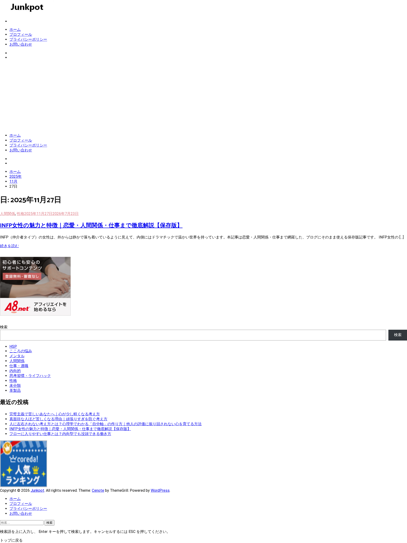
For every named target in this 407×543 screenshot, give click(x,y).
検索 (4, 327)
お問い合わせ (20, 44)
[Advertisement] (203, 96)
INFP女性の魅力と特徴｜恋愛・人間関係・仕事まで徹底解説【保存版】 (91, 225)
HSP (13, 346)
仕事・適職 (18, 366)
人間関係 (7, 213)
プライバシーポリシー (28, 39)
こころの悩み (20, 351)
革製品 (15, 390)
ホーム (15, 29)
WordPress (160, 490)
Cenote (98, 490)
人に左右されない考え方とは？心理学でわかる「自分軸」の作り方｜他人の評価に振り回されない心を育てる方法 (105, 424)
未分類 (15, 385)
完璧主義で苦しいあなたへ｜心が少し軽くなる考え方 (54, 414)
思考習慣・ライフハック (30, 375)
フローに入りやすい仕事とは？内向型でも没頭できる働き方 (60, 434)
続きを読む (9, 246)
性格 (20, 213)
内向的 (15, 371)
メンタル (16, 356)
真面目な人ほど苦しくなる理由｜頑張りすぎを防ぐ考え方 (58, 419)
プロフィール (20, 34)
